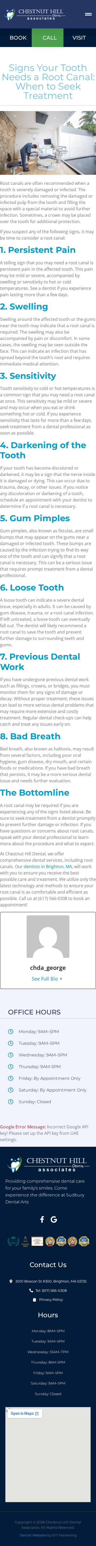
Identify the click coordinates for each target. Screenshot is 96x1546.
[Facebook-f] (42, 1219)
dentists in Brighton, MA (48, 866)
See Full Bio (45, 978)
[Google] (54, 1219)
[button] (88, 14)
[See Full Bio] (61, 978)
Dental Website (32, 1535)
